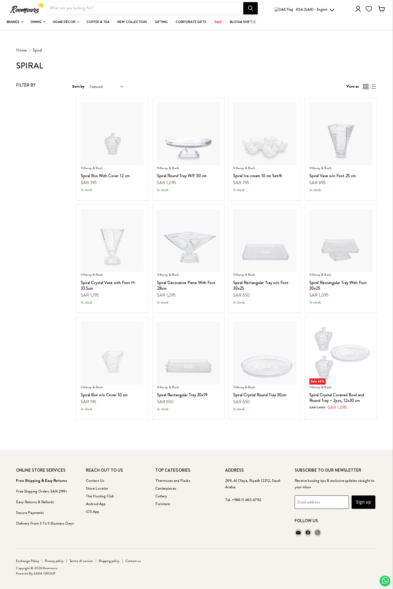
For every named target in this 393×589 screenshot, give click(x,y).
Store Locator (97, 488)
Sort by (78, 86)
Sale (218, 22)
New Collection (132, 22)
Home (21, 50)
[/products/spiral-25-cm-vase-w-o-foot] (340, 133)
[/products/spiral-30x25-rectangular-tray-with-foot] (340, 240)
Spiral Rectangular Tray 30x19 (182, 395)
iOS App (92, 511)
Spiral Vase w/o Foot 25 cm (332, 176)
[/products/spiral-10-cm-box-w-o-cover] (112, 353)
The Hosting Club (100, 496)
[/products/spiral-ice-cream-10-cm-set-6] (264, 133)
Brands (13, 22)
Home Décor (64, 22)
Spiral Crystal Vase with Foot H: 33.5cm (108, 285)
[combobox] (145, 8)
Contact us (133, 560)
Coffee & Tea (97, 22)
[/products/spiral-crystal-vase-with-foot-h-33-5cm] (112, 240)
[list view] (373, 86)
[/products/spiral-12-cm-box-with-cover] (112, 133)
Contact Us (95, 480)
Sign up (363, 502)
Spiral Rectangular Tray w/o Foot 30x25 (260, 285)
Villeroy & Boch (92, 167)
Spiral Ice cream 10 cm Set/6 (257, 176)
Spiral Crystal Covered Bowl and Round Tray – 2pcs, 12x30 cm (336, 398)
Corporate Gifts (191, 22)
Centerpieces (165, 488)
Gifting (161, 22)
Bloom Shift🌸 (243, 22)
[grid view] (365, 86)
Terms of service (81, 560)
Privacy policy (54, 560)
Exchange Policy (27, 560)
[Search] (250, 8)
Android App (96, 504)
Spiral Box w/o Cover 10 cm (104, 395)
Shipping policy (109, 560)
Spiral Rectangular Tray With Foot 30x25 (338, 285)
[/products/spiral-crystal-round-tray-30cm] (264, 353)
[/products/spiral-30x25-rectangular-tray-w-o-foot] (264, 240)
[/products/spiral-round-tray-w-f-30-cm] (188, 133)
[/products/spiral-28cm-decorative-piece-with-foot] (188, 240)
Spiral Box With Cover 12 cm (105, 176)
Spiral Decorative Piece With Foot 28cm (186, 285)
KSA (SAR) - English (311, 9)
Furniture (162, 504)
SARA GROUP (44, 573)
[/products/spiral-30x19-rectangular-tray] (188, 353)
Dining (36, 22)
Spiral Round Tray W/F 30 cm (182, 176)
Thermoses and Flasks (172, 480)
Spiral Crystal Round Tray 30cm (259, 395)
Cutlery (161, 496)
